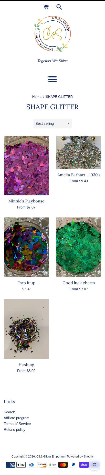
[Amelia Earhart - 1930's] (78, 152)
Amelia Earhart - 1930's (78, 174)
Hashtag (26, 364)
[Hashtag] (26, 329)
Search (9, 412)
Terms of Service (17, 424)
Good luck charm (79, 282)
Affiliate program (17, 418)
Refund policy (14, 429)
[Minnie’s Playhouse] (26, 166)
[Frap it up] (26, 247)
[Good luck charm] (78, 247)
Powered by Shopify (80, 456)
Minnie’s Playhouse (26, 201)
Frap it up (26, 282)
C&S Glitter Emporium (50, 456)
